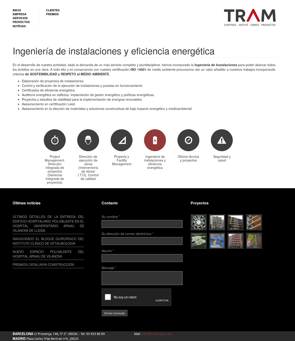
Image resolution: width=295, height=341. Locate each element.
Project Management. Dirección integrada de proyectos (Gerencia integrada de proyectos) (55, 169)
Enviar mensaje (114, 313)
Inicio (17, 10)
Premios (52, 14)
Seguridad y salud (222, 158)
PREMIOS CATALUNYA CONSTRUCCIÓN (43, 264)
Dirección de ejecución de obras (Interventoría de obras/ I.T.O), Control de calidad (88, 167)
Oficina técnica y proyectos (188, 158)
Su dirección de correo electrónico (127, 233)
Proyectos (21, 22)
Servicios (20, 18)
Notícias (19, 26)
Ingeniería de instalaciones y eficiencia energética (155, 161)
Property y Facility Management (121, 160)
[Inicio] (251, 17)
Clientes (53, 10)
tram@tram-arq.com (156, 334)
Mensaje (109, 267)
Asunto (108, 250)
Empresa (20, 14)
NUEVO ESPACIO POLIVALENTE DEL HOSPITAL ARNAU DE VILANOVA (48, 254)
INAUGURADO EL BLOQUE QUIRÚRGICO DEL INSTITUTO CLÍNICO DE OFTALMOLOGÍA (48, 241)
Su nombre (111, 216)
